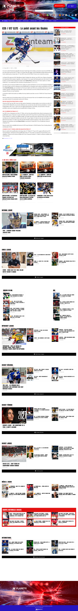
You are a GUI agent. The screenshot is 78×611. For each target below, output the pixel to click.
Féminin (50, 20)
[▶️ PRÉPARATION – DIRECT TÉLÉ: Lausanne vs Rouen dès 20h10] (5, 487)
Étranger (54, 20)
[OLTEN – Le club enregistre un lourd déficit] (30, 255)
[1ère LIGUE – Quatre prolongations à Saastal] (30, 377)
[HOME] (3, 21)
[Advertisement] (65, 141)
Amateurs (40, 20)
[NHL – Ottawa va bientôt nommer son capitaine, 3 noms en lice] (56, 303)
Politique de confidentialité (19, 599)
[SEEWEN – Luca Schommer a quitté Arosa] (30, 338)
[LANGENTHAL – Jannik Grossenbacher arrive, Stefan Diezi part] (55, 338)
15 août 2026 (61, 523)
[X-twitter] (41, 584)
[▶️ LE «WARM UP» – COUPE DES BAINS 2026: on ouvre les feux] (30, 494)
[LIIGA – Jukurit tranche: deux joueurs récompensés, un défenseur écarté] (57, 80)
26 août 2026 (64, 97)
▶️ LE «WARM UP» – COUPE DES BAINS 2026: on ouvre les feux (44, 175)
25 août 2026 (5, 273)
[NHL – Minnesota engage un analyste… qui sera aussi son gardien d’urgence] (56, 317)
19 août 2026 (37, 523)
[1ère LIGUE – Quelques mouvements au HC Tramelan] (55, 377)
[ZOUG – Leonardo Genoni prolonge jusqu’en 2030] (57, 32)
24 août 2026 (37, 412)
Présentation (6, 138)
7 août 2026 (61, 333)
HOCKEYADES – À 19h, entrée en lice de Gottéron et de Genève (45, 196)
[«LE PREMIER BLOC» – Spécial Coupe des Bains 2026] (30, 487)
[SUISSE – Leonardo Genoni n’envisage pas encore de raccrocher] (54, 522)
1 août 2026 (13, 312)
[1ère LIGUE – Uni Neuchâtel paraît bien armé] (55, 370)
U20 (11, 138)
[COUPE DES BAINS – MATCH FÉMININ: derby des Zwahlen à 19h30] (55, 417)
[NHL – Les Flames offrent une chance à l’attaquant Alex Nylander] (56, 296)
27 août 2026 (64, 33)
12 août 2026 (13, 305)
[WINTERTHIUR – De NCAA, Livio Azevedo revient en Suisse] (30, 331)
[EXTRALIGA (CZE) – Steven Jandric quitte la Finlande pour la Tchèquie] (30, 543)
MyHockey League (34, 20)
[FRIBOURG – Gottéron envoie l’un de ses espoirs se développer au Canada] (55, 456)
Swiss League (18, 20)
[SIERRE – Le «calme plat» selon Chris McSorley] (30, 262)
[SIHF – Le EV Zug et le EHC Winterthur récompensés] (57, 119)
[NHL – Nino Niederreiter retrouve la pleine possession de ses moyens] (6, 296)
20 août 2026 (61, 489)
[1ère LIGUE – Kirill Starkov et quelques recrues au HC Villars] (30, 370)
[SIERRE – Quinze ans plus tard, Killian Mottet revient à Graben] (14, 260)
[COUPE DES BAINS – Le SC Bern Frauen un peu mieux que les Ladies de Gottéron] (55, 410)
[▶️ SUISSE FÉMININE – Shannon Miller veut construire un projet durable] (30, 522)
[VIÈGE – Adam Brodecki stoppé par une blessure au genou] (55, 255)
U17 (9, 138)
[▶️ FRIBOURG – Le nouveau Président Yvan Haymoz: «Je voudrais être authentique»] (57, 103)
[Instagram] (36, 584)
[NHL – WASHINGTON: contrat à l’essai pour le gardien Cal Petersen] (56, 310)
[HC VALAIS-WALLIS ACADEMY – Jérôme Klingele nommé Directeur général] (30, 456)
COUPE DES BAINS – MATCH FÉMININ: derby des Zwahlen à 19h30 (10, 175)
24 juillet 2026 (62, 457)
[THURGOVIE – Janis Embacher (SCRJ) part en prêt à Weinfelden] (55, 262)
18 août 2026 (37, 457)
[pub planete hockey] (27, 149)
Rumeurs (5, 20)
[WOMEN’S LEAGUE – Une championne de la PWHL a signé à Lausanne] (14, 415)
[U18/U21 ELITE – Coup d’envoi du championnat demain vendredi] (57, 64)
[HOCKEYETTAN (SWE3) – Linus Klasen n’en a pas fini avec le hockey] (54, 543)
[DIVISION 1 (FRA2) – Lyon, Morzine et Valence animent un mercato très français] (57, 72)
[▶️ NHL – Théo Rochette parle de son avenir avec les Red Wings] (6, 317)
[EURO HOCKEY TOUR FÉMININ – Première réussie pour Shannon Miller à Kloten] (6, 522)
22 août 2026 (62, 256)
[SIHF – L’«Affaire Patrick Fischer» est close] (57, 111)
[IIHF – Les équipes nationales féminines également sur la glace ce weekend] (30, 417)
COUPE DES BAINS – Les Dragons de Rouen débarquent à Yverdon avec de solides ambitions (27, 197)
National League (11, 20)
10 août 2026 (5, 350)
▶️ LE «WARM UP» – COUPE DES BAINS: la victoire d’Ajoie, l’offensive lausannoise (27, 176)
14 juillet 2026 (13, 318)
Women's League (25, 20)
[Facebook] (31, 584)
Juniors (45, 20)
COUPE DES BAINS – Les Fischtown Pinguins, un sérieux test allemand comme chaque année (9, 197)
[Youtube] (47, 584)
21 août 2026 (37, 263)
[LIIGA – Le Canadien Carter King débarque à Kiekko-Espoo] (54, 550)
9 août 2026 (5, 390)
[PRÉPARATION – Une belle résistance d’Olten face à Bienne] (57, 40)
